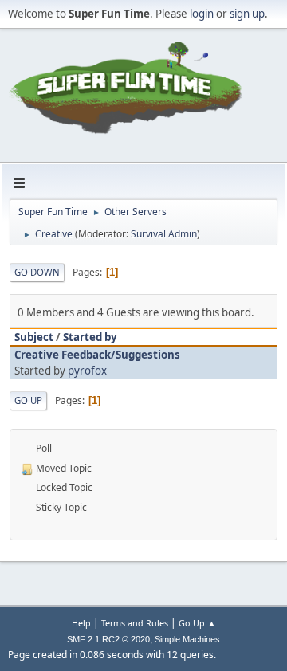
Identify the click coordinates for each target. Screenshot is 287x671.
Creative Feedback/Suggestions (97, 354)
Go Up (28, 400)
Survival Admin (164, 234)
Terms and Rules (134, 623)
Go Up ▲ (197, 623)
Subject (33, 337)
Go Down (37, 272)
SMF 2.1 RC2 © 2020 (108, 639)
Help (81, 623)
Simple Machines (187, 639)
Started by (90, 337)
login (202, 13)
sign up (247, 13)
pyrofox (87, 370)
